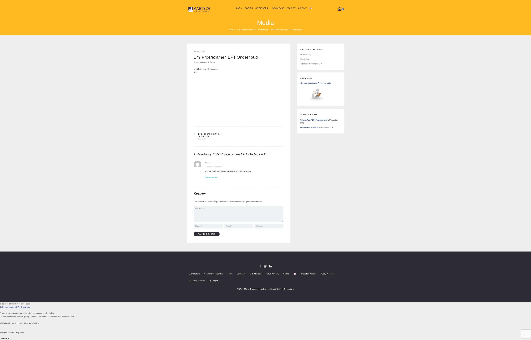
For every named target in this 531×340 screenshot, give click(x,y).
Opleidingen (261, 8)
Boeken (249, 8)
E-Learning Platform (197, 281)
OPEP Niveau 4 (256, 274)
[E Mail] (265, 266)
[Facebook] (260, 266)
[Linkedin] (270, 266)
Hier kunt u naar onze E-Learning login (315, 83)
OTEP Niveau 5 (272, 274)
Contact (302, 8)
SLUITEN (5, 339)
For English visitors (308, 274)
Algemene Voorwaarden (213, 274)
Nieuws (230, 274)
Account (291, 8)
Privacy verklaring (327, 274)
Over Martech (194, 274)
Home (238, 8)
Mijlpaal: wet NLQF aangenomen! (313, 120)
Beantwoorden (211, 177)
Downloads (278, 8)
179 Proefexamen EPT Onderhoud (15, 307)
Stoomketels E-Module (309, 128)
